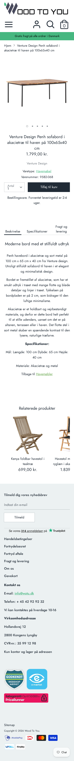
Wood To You (32, 731)
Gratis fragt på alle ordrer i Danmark (37, 36)
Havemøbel (43, 171)
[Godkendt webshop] (14, 680)
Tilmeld (19, 517)
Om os (9, 568)
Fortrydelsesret (15, 546)
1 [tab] (27, 126)
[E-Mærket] (37, 680)
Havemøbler (44, 374)
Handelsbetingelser (18, 539)
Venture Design (37, 163)
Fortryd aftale (13, 553)
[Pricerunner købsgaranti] (26, 701)
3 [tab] (37, 126)
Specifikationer (37, 231)
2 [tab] (32, 126)
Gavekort (10, 576)
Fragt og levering (61, 229)
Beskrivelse (12, 231)
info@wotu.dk (24, 593)
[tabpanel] (37, 89)
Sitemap (9, 725)
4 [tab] (42, 126)
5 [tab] (47, 126)
